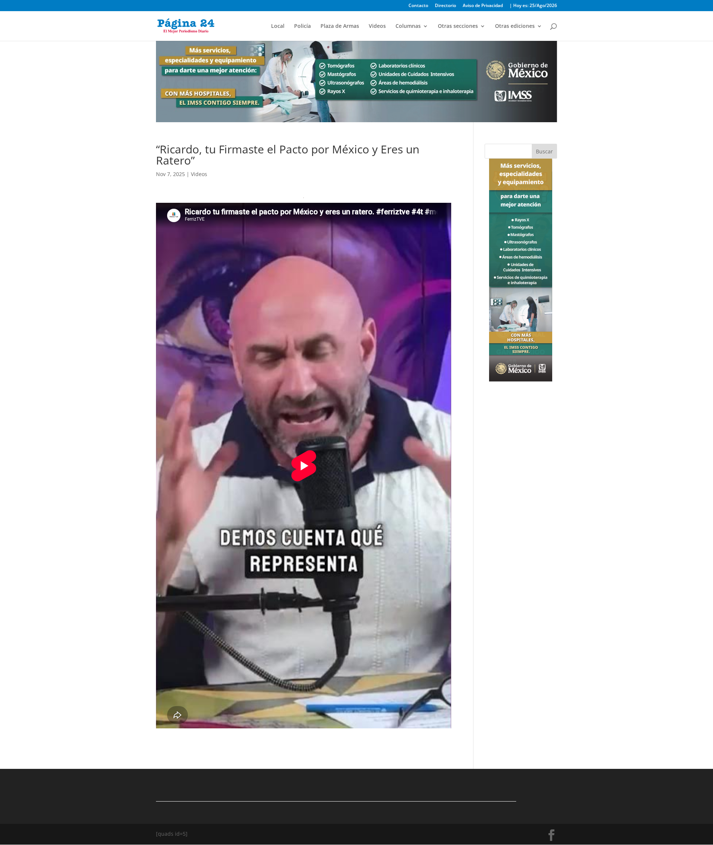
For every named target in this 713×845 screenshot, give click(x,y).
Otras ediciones (515, 26)
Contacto (418, 6)
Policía (302, 26)
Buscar (544, 151)
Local (277, 26)
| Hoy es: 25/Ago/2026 (533, 6)
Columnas (408, 26)
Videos (377, 26)
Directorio (445, 6)
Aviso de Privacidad (483, 6)
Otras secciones (458, 26)
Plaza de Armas (339, 26)
